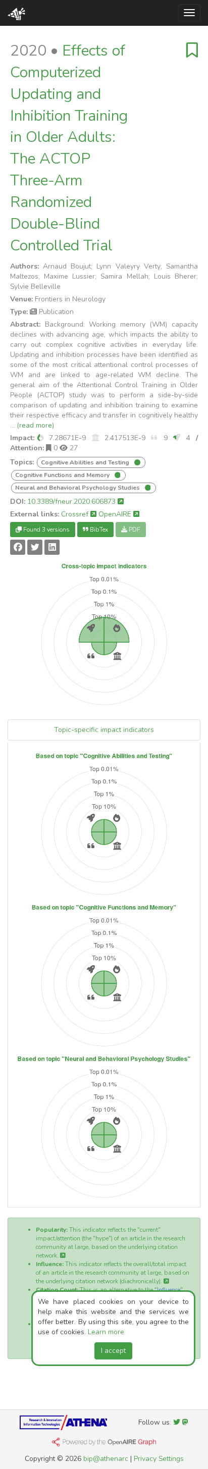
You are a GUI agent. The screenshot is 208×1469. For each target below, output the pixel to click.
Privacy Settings (159, 1458)
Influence (168, 1290)
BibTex (98, 530)
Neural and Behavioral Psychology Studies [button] (78, 488)
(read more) (35, 425)
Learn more (106, 1332)
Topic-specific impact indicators (104, 729)
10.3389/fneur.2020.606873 (72, 501)
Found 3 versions (46, 530)
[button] (40, 438)
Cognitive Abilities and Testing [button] (86, 462)
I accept (113, 1350)
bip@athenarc (105, 1458)
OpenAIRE (115, 514)
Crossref (75, 514)
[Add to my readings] (192, 50)
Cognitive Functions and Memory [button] (63, 475)
